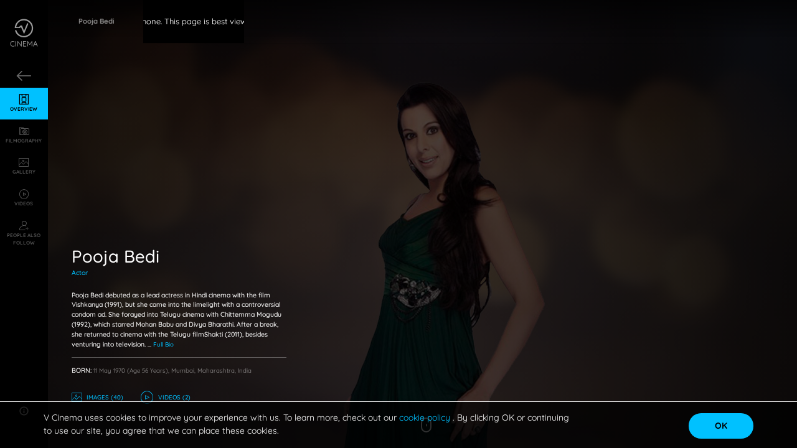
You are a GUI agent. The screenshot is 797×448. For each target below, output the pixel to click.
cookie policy (426, 417)
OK (721, 425)
